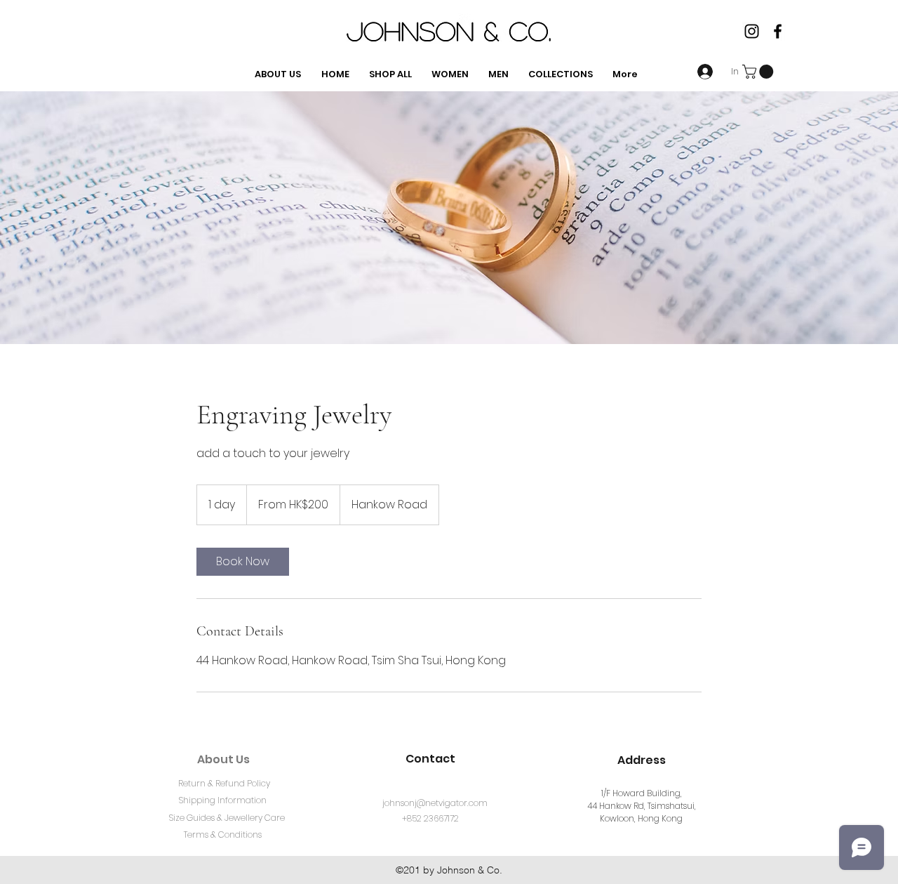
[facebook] (777, 31)
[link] (242, 562)
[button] (759, 72)
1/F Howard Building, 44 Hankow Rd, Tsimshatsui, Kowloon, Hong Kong (641, 805)
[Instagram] (751, 31)
